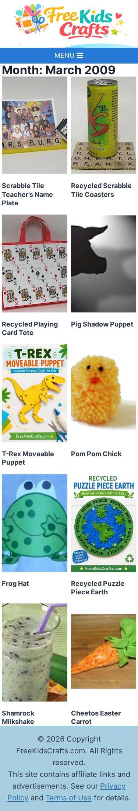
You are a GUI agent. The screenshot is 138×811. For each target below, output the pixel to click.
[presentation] (34, 125)
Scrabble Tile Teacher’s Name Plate (27, 194)
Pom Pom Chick (96, 454)
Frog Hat (15, 583)
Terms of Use (69, 797)
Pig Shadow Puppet (102, 324)
